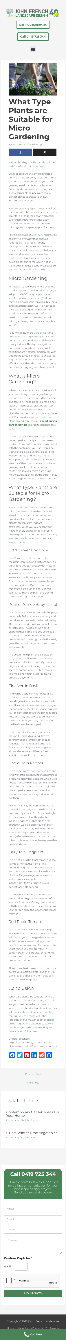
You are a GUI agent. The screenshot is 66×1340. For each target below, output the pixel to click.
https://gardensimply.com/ (27, 166)
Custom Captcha (18, 1258)
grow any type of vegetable (35, 208)
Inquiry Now (33, 1293)
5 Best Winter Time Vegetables (31, 1133)
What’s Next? (39, 1328)
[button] (33, 49)
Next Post (33, 1082)
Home (10, 1328)
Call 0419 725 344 (33, 1174)
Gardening (35, 144)
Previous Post (33, 1074)
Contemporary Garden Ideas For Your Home (32, 1113)
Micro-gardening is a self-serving (28, 235)
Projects (54, 1328)
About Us (22, 1328)
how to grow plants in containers (28, 534)
